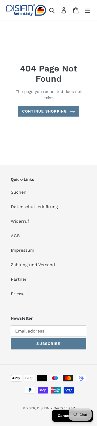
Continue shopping (44, 111)
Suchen (18, 192)
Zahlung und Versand (33, 264)
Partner (19, 279)
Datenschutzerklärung (34, 206)
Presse (18, 293)
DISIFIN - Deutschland (56, 408)
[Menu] (87, 10)
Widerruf (20, 221)
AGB (15, 235)
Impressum (22, 250)
